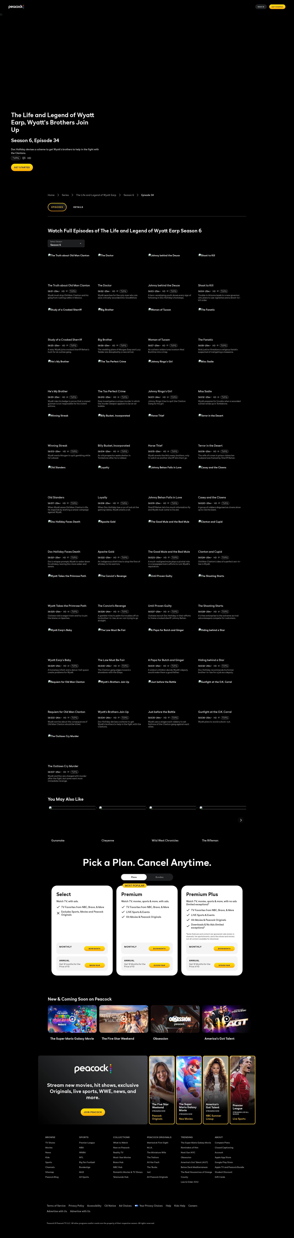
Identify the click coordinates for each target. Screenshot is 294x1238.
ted (148, 1172)
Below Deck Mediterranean (194, 1167)
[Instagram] (242, 1203)
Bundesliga (84, 1167)
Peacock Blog (51, 1177)
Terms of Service (56, 1205)
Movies (49, 1147)
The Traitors (153, 1157)
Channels (50, 1167)
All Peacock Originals (157, 1177)
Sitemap (49, 1172)
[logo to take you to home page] (16, 7)
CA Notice (110, 1205)
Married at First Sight (157, 1142)
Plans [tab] (134, 877)
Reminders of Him (189, 1147)
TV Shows (50, 1142)
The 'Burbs (152, 1167)
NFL (81, 1157)
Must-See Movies (122, 1157)
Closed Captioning (224, 1147)
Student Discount (223, 1172)
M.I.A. (150, 1147)
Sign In (261, 7)
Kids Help (179, 1205)
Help (168, 1205)
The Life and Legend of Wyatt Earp (96, 195)
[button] (72, 1019)
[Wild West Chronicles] (173, 821)
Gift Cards (220, 1177)
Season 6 (129, 195)
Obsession (186, 1157)
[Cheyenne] (123, 821)
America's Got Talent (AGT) (194, 1162)
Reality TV (118, 1152)
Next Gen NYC (188, 1152)
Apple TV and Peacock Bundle (229, 1167)
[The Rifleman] (223, 821)
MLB (81, 1172)
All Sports (84, 1177)
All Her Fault (153, 1162)
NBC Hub (117, 1167)
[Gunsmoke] (73, 821)
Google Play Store (224, 1162)
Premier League (87, 1142)
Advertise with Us (57, 1211)
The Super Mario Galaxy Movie (196, 1142)
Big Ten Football (87, 1162)
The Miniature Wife (156, 1152)
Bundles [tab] (159, 877)
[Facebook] (219, 1203)
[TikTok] (226, 1203)
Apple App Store (223, 1157)
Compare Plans (222, 1142)
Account (219, 1152)
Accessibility (94, 1205)
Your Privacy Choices (151, 1205)
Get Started (277, 7)
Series (65, 195)
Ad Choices (125, 1205)
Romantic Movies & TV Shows (128, 1172)
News (48, 1152)
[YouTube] (234, 1203)
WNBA (82, 1152)
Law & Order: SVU (189, 1182)
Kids (47, 1157)
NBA (81, 1147)
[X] (219, 1212)
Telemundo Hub (120, 1177)
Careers (192, 1205)
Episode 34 (147, 195)
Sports (48, 1162)
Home (51, 195)
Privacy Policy (76, 1205)
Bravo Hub (118, 1162)
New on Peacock (121, 1147)
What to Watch (120, 1142)
